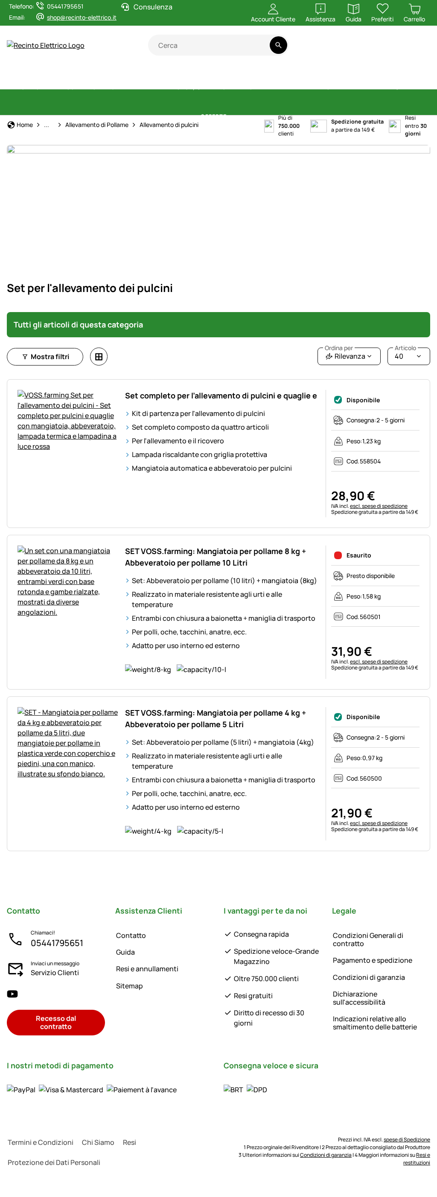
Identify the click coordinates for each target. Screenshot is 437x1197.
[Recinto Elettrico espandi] (80, 88)
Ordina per (339, 348)
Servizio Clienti (55, 972)
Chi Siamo (98, 1142)
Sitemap (129, 986)
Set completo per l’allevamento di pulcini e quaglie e (221, 395)
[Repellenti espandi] (317, 88)
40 (405, 354)
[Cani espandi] (346, 88)
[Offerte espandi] (232, 117)
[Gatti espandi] (419, 88)
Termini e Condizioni (40, 1142)
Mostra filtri (50, 356)
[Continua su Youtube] (380, 49)
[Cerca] (278, 45)
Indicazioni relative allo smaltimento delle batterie (375, 1023)
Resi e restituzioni (416, 1158)
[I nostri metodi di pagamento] (92, 1089)
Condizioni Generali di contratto (368, 939)
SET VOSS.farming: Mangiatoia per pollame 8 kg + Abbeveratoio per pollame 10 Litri (215, 557)
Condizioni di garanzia (369, 977)
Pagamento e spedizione (372, 960)
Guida (125, 952)
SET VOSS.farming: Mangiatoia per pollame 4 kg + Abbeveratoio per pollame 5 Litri (215, 718)
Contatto (131, 935)
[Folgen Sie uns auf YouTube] (12, 993)
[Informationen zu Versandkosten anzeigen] (245, 1089)
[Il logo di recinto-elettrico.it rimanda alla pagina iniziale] (77, 45)
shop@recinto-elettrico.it (82, 17)
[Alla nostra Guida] (413, 49)
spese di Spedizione (407, 1139)
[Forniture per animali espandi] (168, 88)
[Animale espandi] (387, 88)
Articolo (405, 348)
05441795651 (57, 943)
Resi (129, 1142)
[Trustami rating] (346, 49)
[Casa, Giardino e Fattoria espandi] (269, 88)
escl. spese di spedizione (379, 506)
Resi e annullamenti (147, 968)
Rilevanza (345, 354)
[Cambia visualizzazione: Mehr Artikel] (99, 357)
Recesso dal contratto (56, 1022)
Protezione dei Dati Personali (54, 1162)
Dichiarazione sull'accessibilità (359, 998)
